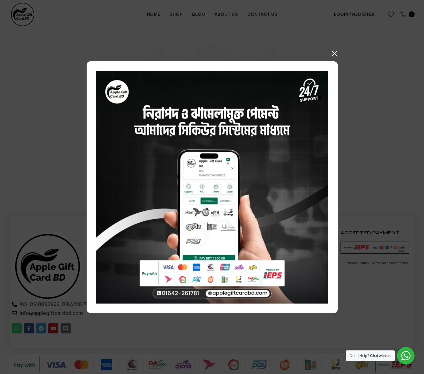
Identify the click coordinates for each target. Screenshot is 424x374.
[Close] (334, 53)
